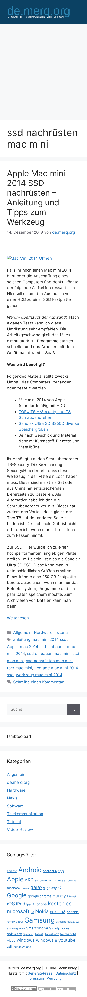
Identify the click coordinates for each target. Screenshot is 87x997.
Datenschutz (65, 973)
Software (15, 806)
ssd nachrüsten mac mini (49, 660)
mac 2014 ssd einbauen (42, 646)
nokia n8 (57, 911)
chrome (72, 880)
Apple (12, 646)
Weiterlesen (18, 618)
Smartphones (59, 928)
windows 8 (46, 940)
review (11, 921)
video (11, 940)
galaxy (37, 887)
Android (30, 870)
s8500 (20, 921)
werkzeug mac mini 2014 (39, 675)
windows (26, 940)
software (14, 934)
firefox (25, 888)
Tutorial (62, 632)
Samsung (40, 920)
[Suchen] (73, 709)
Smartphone (37, 928)
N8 (32, 912)
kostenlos (60, 903)
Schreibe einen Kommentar (38, 682)
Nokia (42, 911)
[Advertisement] (43, 69)
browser (60, 880)
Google (17, 895)
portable (73, 912)
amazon (12, 871)
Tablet (39, 934)
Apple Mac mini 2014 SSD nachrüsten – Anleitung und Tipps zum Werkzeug (36, 197)
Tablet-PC (52, 934)
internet (71, 896)
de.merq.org (18, 782)
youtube (66, 940)
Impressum (35, 978)
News (12, 798)
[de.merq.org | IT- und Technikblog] (43, 11)
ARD (29, 880)
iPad (20, 904)
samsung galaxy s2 (67, 921)
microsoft (18, 911)
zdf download (22, 946)
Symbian (28, 934)
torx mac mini (19, 668)
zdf (10, 946)
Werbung (54, 978)
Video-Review (20, 829)
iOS (11, 904)
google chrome (39, 896)
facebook (13, 888)
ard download (43, 880)
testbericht (68, 934)
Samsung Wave (16, 928)
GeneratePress (40, 973)
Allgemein (22, 632)
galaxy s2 (54, 888)
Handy (59, 895)
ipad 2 (30, 904)
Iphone (41, 904)
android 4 (50, 871)
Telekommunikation (25, 814)
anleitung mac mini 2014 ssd (40, 639)
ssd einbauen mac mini (48, 653)
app (61, 871)
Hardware (43, 632)
